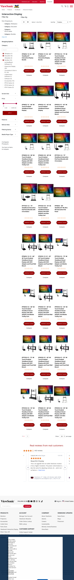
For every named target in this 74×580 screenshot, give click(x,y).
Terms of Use (10, 574)
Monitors (3, 516)
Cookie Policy (10, 572)
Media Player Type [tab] (7, 134)
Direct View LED (5, 532)
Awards (44, 519)
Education (34, 1)
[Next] (27, 436)
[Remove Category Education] (3, 26)
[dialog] (37, 557)
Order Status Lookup (25, 521)
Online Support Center (25, 532)
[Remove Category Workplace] (3, 23)
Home (3, 9)
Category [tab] (4, 45)
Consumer (49, 1)
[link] (46, 477)
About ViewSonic (47, 516)
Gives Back (45, 529)
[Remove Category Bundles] (3, 34)
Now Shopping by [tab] (7, 21)
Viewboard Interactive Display (9, 529)
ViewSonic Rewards (25, 519)
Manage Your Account (25, 516)
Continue (27, 506)
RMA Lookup (23, 524)
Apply (10, 113)
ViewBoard (17, 9)
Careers (44, 521)
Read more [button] (41, 470)
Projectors (3, 519)
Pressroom (61, 521)
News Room (61, 516)
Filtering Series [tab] (6, 129)
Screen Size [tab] (5, 93)
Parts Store (3, 526)
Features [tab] (4, 119)
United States (69, 501)
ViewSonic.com (26, 1)
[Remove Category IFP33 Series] (3, 30)
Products (9, 9)
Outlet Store (4, 524)
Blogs (59, 519)
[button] (29, 75)
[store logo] (30, 6)
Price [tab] (3, 98)
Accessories (3, 521)
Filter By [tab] (24, 17)
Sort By (53, 22)
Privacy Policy (10, 570)
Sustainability (46, 524)
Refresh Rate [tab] (6, 124)
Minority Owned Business (49, 526)
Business (42, 1)
